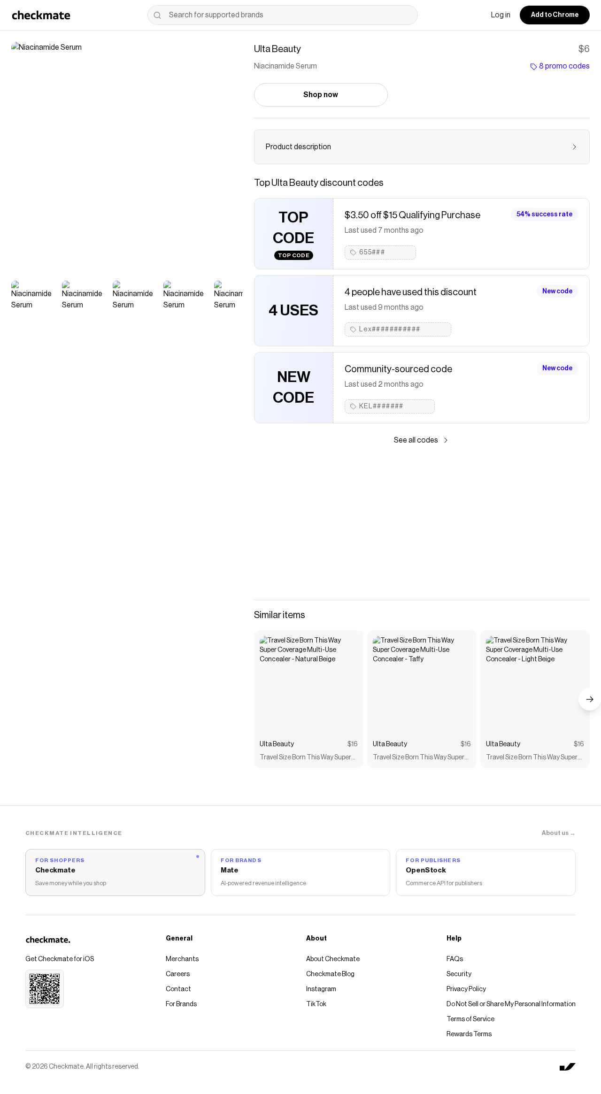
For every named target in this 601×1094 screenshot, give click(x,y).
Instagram (321, 989)
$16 (352, 744)
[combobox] (282, 15)
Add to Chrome (554, 15)
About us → (559, 833)
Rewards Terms (469, 1034)
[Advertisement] (422, 523)
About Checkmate (333, 959)
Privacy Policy (466, 989)
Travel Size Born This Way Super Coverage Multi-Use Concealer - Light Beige (533, 758)
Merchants (182, 959)
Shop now (320, 95)
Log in (500, 15)
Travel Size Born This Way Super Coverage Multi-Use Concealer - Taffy (420, 758)
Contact (178, 989)
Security (459, 974)
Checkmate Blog (330, 974)
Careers (178, 974)
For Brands (181, 1004)
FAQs (455, 959)
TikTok (316, 1004)
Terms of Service (470, 1019)
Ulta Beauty (277, 744)
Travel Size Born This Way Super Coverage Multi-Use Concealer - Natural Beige (307, 758)
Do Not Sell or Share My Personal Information (511, 1004)
